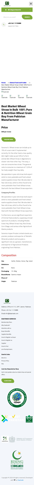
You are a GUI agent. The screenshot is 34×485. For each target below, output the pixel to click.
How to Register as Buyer (8, 337)
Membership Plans (6, 322)
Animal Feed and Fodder (18, 82)
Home (3, 82)
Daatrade (21, 480)
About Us (4, 358)
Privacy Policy (5, 361)
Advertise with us (6, 328)
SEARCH (27, 17)
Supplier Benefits (6, 334)
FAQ (2, 364)
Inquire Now (8, 139)
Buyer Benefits (5, 331)
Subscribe (7, 381)
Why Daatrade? (5, 325)
